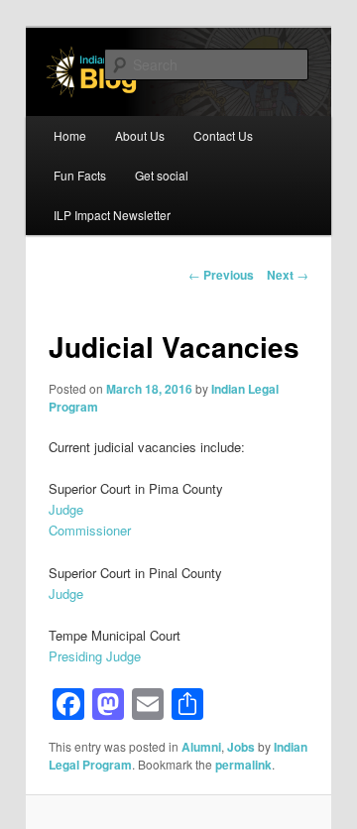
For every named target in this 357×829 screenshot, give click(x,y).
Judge (66, 509)
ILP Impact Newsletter (112, 214)
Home (70, 135)
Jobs (241, 747)
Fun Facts (80, 175)
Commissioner (90, 530)
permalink (243, 764)
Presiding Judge (95, 656)
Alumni (201, 747)
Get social (161, 175)
